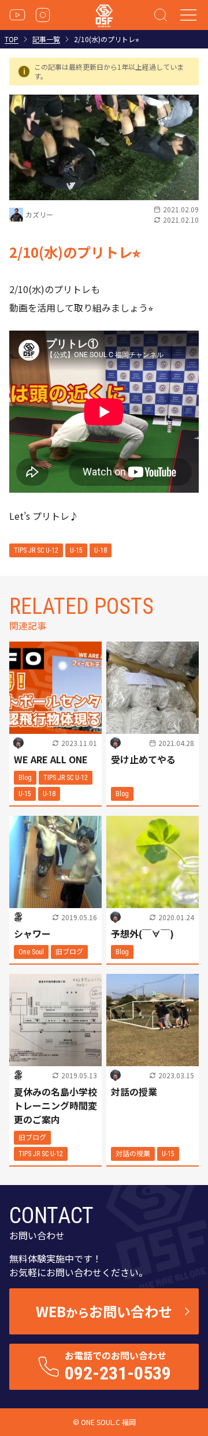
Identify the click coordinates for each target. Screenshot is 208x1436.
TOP (11, 39)
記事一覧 (46, 39)
